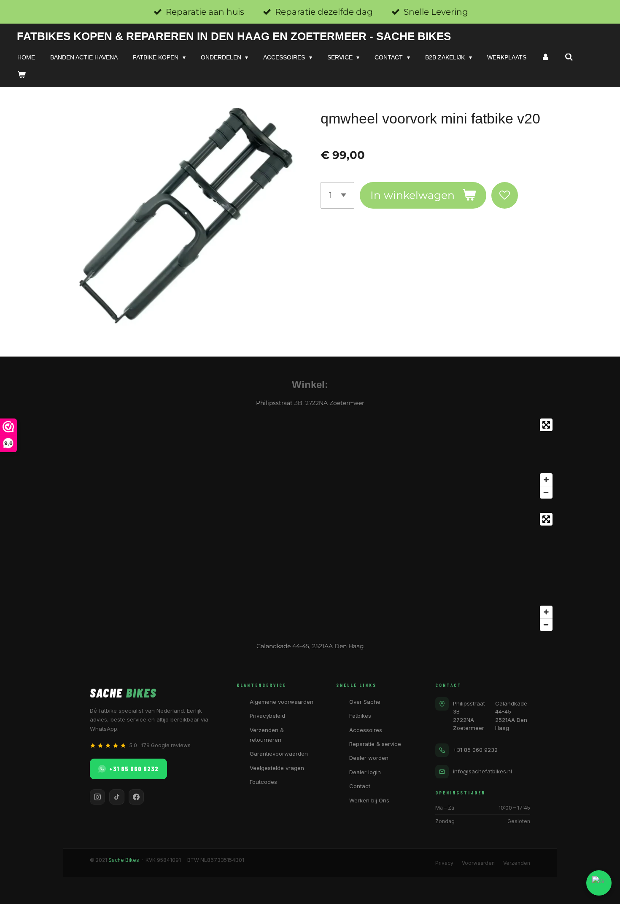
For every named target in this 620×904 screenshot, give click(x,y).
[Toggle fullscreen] (546, 424)
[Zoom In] (546, 479)
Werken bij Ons (369, 800)
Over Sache (364, 701)
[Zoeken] (569, 57)
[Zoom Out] (546, 492)
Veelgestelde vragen (277, 768)
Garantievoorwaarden (279, 753)
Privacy (444, 863)
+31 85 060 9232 (134, 769)
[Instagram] (97, 797)
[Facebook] (136, 797)
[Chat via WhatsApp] (599, 883)
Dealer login (365, 772)
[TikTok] (116, 797)
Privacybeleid (267, 715)
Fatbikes (360, 715)
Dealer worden (368, 757)
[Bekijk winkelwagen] (21, 74)
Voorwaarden (478, 863)
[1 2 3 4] (337, 195)
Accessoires (365, 730)
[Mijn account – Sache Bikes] (545, 57)
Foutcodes (263, 781)
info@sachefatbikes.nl (482, 771)
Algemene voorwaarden (281, 701)
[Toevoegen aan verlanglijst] (504, 195)
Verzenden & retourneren (267, 735)
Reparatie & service (375, 743)
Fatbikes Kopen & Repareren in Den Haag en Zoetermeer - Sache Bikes (234, 36)
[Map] (310, 458)
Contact (359, 786)
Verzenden (516, 863)
